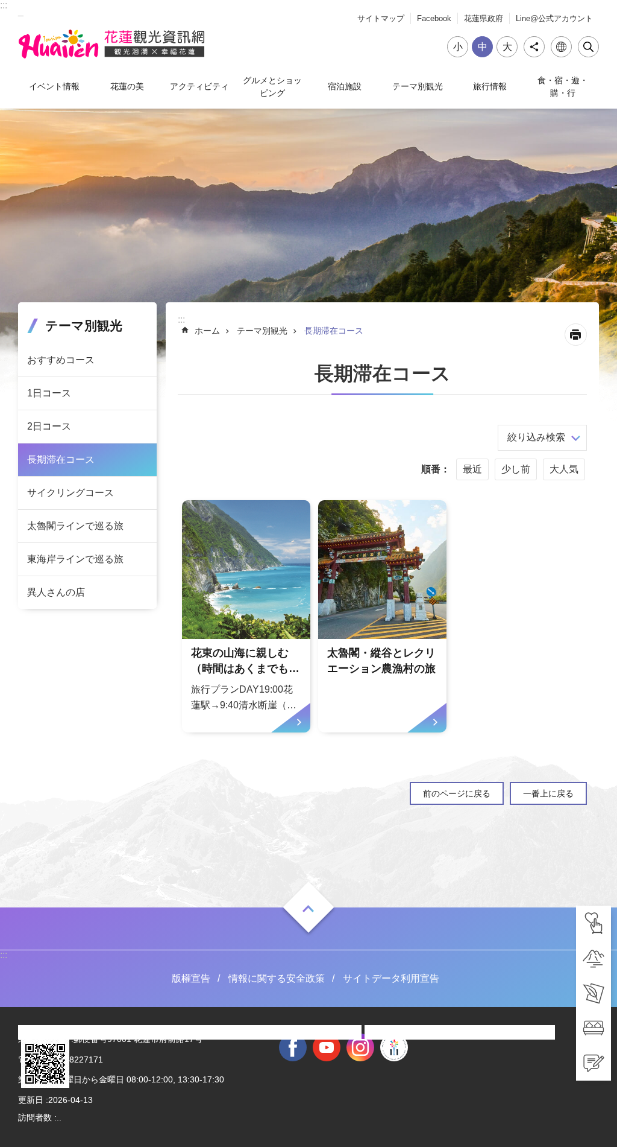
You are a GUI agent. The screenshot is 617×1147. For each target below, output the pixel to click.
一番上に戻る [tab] (548, 793)
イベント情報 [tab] (54, 86)
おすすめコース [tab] (61, 360)
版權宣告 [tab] (191, 978)
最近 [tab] (472, 469)
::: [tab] (3, 5)
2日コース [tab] (49, 426)
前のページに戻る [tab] (456, 793)
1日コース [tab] (49, 393)
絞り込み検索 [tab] (536, 437)
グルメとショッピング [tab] (272, 86)
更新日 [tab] (30, 1100)
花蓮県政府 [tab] (483, 18)
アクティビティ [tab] (199, 86)
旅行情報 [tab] (490, 86)
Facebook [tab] (434, 18)
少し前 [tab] (515, 469)
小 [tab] (458, 47)
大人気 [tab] (564, 469)
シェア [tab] (534, 46)
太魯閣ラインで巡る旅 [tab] (75, 526)
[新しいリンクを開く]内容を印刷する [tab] (576, 334)
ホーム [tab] (207, 330)
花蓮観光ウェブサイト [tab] (111, 44)
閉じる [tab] (588, 46)
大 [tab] (507, 47)
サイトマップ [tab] (380, 18)
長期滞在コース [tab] (61, 459)
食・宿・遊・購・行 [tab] (562, 86)
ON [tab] (308, 909)
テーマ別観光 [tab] (417, 86)
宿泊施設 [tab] (345, 86)
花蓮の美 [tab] (127, 86)
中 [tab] (482, 47)
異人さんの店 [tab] (56, 592)
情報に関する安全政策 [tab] (276, 978)
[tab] (593, 923)
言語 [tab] (561, 46)
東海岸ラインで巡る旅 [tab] (75, 559)
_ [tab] (20, 11)
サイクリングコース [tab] (70, 493)
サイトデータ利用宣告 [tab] (391, 978)
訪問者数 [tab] (35, 1117)
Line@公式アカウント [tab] (554, 18)
